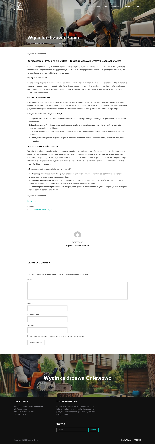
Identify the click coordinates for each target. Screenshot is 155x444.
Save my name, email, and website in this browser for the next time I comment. (57, 336)
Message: (31, 279)
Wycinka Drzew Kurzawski (40, 43)
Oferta (105, 6)
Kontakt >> (31, 201)
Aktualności (115, 6)
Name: (30, 303)
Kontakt (127, 6)
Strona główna (94, 6)
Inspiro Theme (126, 440)
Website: (30, 325)
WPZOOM (137, 440)
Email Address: (33, 314)
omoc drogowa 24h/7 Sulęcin (40, 209)
